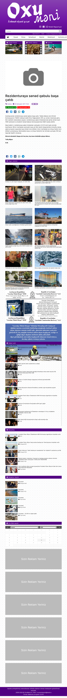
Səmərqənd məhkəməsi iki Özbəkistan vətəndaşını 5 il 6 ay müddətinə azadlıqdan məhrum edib (36, 412)
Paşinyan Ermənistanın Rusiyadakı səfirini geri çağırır (32, 403)
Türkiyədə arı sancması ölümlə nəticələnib (16, 268)
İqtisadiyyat (32, 37)
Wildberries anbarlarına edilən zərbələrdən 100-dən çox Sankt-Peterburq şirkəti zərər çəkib (37, 356)
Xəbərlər (41, 37)
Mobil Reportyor (55, 27)
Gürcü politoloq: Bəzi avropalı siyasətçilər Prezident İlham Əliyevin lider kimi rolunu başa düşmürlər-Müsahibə (39, 467)
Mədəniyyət (51, 37)
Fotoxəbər (21, 481)
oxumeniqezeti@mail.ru (44, 692)
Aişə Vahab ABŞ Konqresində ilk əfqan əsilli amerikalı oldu (33, 419)
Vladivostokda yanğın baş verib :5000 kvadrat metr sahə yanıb (18, 246)
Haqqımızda (54, 33)
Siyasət (15, 37)
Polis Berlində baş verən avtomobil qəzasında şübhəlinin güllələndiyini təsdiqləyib (17, 288)
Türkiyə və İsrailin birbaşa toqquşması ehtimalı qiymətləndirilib (34, 379)
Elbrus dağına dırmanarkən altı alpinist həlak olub (47, 268)
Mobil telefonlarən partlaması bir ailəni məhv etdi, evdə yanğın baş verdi (18, 203)
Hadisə (9, 104)
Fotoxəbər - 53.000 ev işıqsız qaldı (27, 513)
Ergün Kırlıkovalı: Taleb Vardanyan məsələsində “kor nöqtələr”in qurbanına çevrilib (39, 450)
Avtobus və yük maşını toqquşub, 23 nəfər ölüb (17, 181)
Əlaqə (60, 33)
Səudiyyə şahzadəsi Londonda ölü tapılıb (45, 287)
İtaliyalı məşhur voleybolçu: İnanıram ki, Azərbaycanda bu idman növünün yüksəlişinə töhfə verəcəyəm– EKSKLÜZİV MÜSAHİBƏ (37, 459)
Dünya (23, 37)
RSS (34, 692)
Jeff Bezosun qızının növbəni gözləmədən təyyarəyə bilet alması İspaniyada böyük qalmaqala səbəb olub (48, 247)
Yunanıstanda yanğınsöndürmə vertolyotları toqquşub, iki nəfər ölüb (46, 225)
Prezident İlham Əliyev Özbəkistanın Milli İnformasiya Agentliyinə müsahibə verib (37, 396)
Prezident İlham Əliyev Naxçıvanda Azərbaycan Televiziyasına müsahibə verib (38, 442)
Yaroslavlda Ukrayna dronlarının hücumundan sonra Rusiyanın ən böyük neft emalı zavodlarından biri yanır (48, 204)
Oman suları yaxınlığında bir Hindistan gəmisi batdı (18, 224)
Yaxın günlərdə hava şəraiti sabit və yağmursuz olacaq (32, 347)
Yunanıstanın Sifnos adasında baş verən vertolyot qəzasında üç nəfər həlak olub (48, 182)
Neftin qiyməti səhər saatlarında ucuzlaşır (29, 363)
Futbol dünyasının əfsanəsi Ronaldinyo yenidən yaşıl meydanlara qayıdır (37, 387)
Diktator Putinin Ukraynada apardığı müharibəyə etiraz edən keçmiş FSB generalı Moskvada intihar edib (37, 372)
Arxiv (48, 33)
